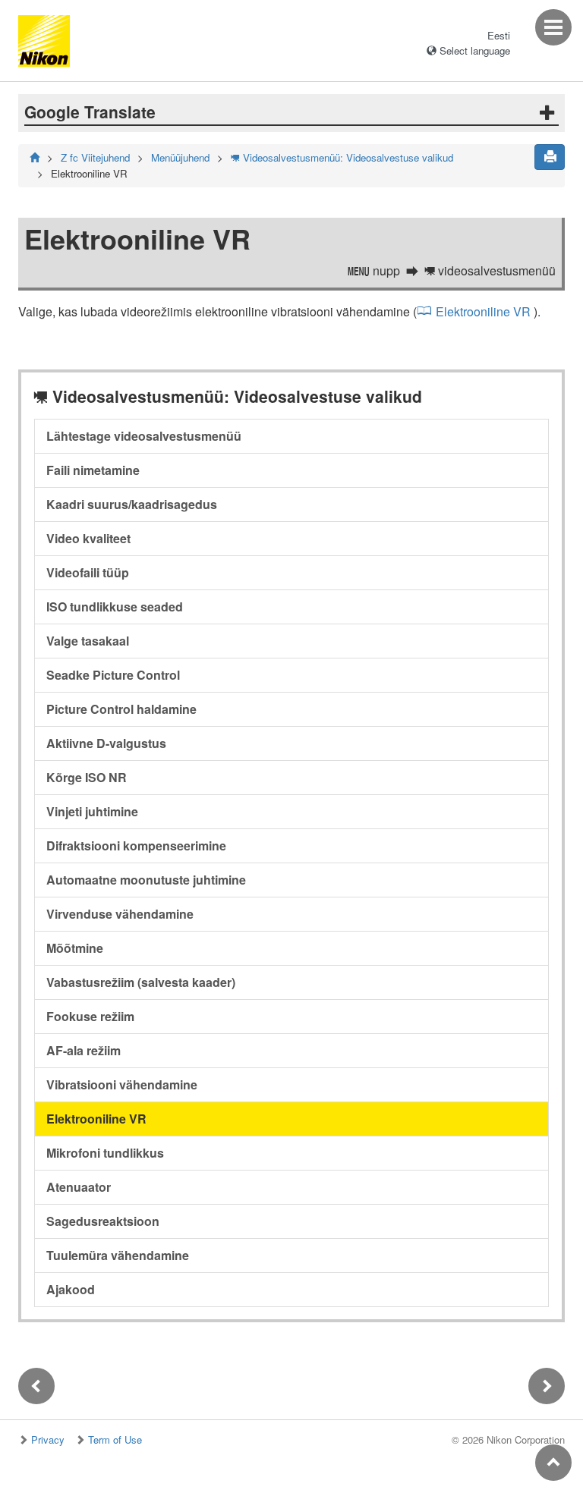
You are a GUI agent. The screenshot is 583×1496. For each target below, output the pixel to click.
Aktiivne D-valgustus (106, 743)
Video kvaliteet (88, 538)
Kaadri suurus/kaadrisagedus (131, 504)
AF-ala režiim (83, 1050)
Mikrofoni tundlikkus (105, 1152)
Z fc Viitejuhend (95, 157)
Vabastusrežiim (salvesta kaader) (140, 982)
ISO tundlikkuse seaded (114, 606)
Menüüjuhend (180, 157)
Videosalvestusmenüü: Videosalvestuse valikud (342, 157)
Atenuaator (78, 1187)
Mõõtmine (74, 948)
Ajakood (70, 1289)
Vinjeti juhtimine (92, 811)
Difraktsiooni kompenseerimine (136, 845)
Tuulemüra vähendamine (117, 1255)
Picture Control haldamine (121, 709)
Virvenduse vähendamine (120, 913)
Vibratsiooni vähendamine (121, 1084)
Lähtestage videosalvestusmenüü (143, 436)
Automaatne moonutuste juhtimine (146, 879)
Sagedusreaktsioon (102, 1221)
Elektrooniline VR (483, 311)
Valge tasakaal (87, 640)
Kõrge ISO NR (86, 777)
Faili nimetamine (93, 470)
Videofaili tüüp (87, 572)
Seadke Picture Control (113, 675)
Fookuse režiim (90, 1016)
